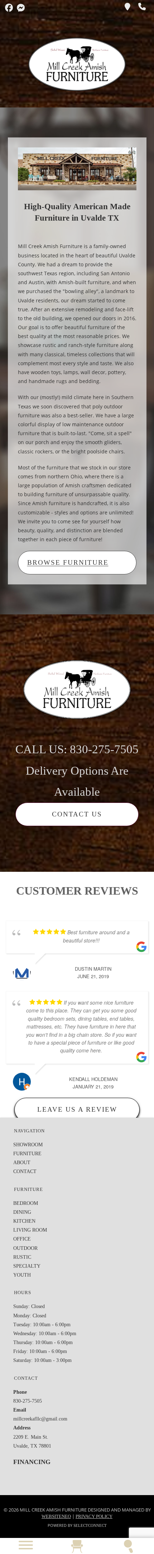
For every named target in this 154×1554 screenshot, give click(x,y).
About (21, 1162)
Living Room (30, 1230)
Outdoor (25, 1248)
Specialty (26, 1266)
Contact (25, 1171)
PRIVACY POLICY (94, 1516)
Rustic (22, 1257)
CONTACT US (77, 814)
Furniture (27, 1153)
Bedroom (25, 1203)
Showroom (28, 1144)
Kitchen (24, 1221)
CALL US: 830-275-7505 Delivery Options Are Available (77, 770)
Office (22, 1239)
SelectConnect (90, 1526)
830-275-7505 (27, 1401)
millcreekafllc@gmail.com (40, 1419)
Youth (22, 1275)
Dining (22, 1212)
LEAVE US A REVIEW (77, 1109)
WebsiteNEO (56, 1516)
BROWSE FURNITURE (68, 562)
